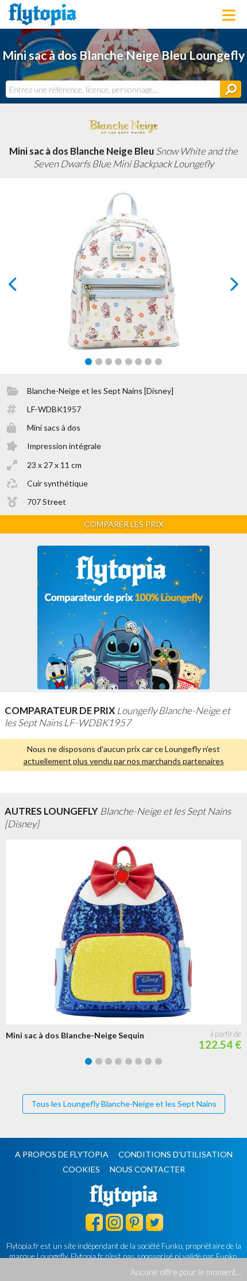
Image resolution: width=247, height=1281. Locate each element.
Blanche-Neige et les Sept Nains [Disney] (100, 391)
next (221, 287)
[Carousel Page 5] (128, 361)
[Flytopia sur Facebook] (94, 1221)
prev (25, 287)
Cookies (81, 1169)
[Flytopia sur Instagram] (114, 1221)
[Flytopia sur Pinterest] (134, 1221)
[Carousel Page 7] (148, 361)
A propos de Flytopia (62, 1154)
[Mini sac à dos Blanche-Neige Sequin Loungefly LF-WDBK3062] (126, 932)
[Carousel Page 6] (138, 361)
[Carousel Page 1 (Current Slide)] (88, 361)
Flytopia (42, 14)
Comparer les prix (124, 524)
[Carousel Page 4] (118, 361)
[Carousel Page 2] (98, 361)
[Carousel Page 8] (158, 361)
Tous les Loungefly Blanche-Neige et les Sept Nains (124, 1104)
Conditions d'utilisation (175, 1154)
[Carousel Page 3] (108, 361)
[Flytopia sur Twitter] (154, 1221)
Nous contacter (147, 1169)
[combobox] (113, 89)
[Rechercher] (230, 89)
